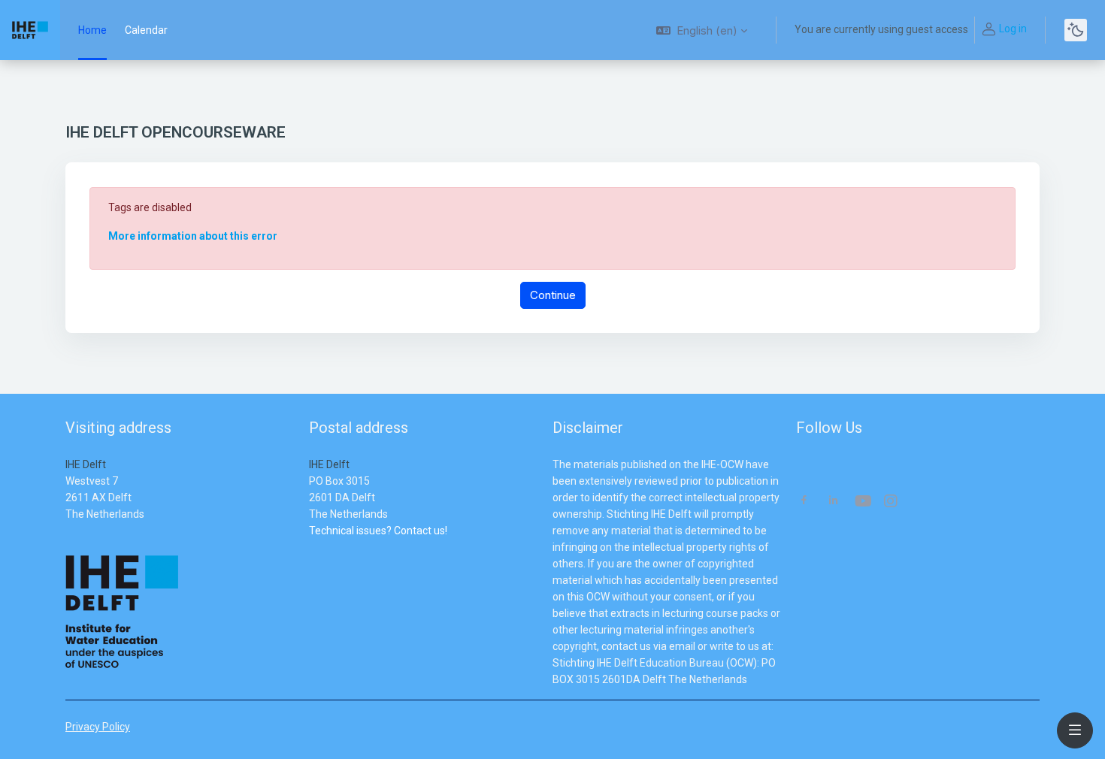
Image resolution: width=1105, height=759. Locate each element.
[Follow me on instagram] (891, 502)
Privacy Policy (97, 727)
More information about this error (192, 236)
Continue (553, 295)
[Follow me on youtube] (862, 502)
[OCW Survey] (310, 547)
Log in (1013, 29)
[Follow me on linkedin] (833, 501)
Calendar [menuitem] (146, 30)
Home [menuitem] (92, 30)
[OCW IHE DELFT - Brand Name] (30, 30)
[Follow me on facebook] (804, 501)
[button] (701, 30)
